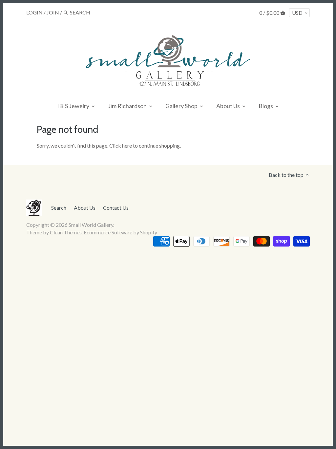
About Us (84, 207)
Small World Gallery (91, 225)
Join (53, 12)
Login (34, 12)
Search (58, 207)
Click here (120, 145)
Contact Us (116, 207)
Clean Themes (66, 232)
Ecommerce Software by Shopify (120, 232)
